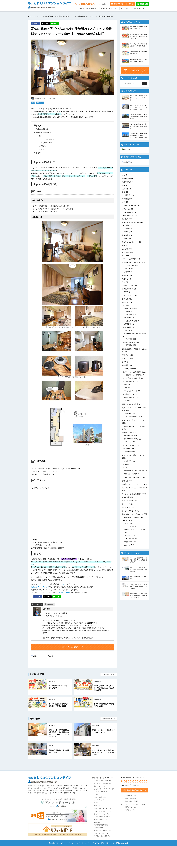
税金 (123, 282)
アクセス (42, 149)
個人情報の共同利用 (131, 801)
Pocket (50, 656)
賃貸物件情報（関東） (131, 439)
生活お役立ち (127, 289)
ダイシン (97, 803)
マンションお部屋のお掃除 (131, 477)
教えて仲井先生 (127, 500)
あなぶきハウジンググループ (132, 514)
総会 (123, 175)
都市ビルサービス (100, 786)
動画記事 (125, 275)
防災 (123, 202)
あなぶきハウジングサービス (103, 780)
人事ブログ (126, 355)
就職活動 (125, 365)
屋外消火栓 (128, 327)
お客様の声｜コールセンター (132, 484)
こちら (61, 584)
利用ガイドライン (131, 807)
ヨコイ (126, 523)
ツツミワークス (99, 800)
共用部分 (127, 225)
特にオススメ (127, 507)
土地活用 (125, 481)
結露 (123, 185)
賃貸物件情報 (128, 451)
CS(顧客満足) (128, 542)
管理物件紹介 (127, 432)
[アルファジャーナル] (57, 802)
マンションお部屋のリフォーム (133, 455)
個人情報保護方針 (131, 798)
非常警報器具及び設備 (131, 342)
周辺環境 (42, 146)
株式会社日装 (98, 805)
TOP (29, 16)
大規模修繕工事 (129, 381)
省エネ (126, 464)
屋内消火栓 (128, 324)
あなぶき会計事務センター (102, 830)
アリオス (97, 794)
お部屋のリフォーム (140, 8)
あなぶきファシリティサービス (104, 789)
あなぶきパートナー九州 (102, 814)
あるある (125, 299)
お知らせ (127, 545)
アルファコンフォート (130, 242)
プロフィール (38, 604)
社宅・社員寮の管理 (129, 259)
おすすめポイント (49, 139)
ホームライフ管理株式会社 (102, 783)
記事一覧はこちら (108, 674)
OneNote (127, 520)
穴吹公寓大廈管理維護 (101, 825)
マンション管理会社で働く (131, 494)
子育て (126, 467)
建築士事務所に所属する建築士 (134, 470)
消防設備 (125, 302)
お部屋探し (128, 413)
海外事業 (125, 279)
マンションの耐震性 (129, 205)
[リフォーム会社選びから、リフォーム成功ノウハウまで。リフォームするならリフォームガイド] (57, 830)
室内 (40, 136)
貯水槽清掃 (126, 199)
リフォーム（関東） (130, 445)
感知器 (128, 311)
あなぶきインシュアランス (102, 811)
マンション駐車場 (130, 265)
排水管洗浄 (128, 195)
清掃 (123, 192)
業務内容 (125, 235)
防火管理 (125, 239)
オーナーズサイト (128, 511)
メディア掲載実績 (130, 538)
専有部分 (127, 228)
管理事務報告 (127, 182)
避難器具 (127, 330)
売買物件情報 (128, 448)
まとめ (38, 153)
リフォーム (126, 209)
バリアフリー (128, 461)
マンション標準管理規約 (131, 222)
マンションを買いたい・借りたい (134, 426)
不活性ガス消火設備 (130, 321)
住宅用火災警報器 (128, 368)
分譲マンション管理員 (130, 404)
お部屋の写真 (47, 143)
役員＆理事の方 (129, 397)
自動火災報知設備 (130, 308)
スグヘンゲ (126, 252)
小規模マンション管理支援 (133, 375)
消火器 (126, 305)
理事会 (126, 231)
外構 (123, 245)
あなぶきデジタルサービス (102, 816)
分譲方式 (127, 272)
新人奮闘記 (126, 497)
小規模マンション (128, 286)
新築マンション (127, 295)
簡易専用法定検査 (130, 215)
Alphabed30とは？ (43, 129)
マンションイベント (130, 391)
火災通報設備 (130, 339)
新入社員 (125, 219)
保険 (125, 388)
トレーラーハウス (131, 526)
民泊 (33, 103)
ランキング (126, 504)
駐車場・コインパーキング (131, 262)
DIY (125, 292)
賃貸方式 (127, 268)
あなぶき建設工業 (100, 797)
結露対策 (125, 189)
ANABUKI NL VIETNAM (102, 836)
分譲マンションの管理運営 (88, 8)
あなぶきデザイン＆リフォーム (104, 808)
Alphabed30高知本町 (43, 132)
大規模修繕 (126, 178)
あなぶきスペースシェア (40, 587)
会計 (125, 384)
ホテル (124, 362)
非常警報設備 (130, 345)
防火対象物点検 (127, 212)
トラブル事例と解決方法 (132, 378)
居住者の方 (128, 400)
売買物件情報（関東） (131, 435)
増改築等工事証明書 (130, 474)
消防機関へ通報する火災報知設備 (135, 333)
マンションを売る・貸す (109, 8)
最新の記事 (50, 604)
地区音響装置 (130, 314)
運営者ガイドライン (131, 810)
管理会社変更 (128, 394)
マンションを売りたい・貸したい (134, 420)
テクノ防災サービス (100, 791)
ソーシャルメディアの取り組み (134, 804)
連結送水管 (128, 317)
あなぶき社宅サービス (101, 833)
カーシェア (128, 535)
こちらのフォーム (63, 592)
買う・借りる (125, 8)
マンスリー (37, 16)
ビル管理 (125, 249)
